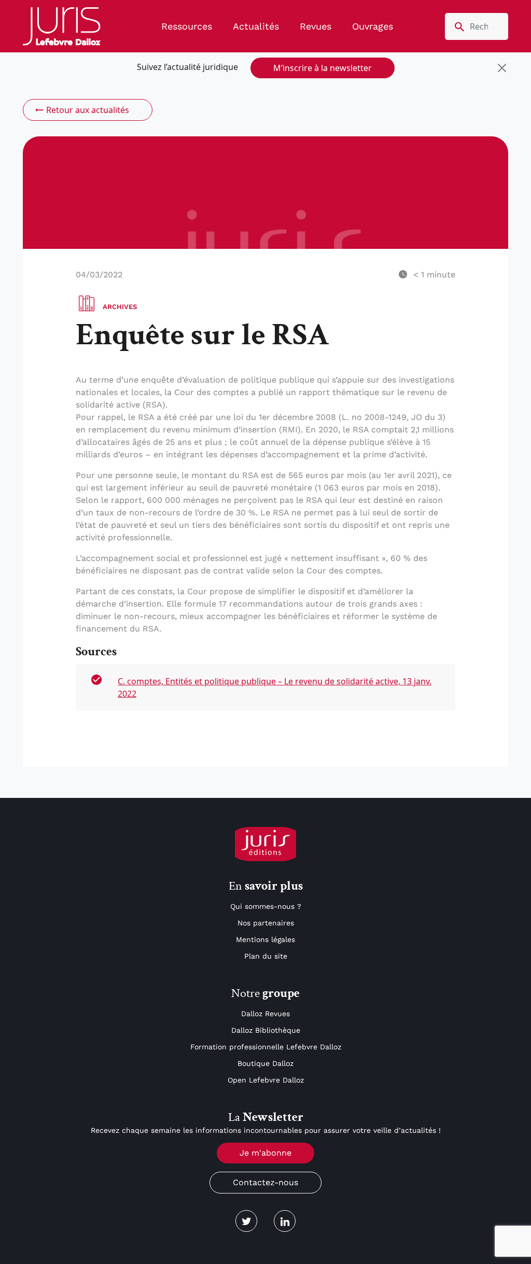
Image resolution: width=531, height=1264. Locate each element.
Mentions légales (265, 939)
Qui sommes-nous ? (265, 906)
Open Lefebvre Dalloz (266, 1080)
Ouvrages (372, 26)
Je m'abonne (265, 1153)
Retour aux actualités (87, 110)
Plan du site (265, 956)
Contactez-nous (265, 1182)
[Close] (502, 68)
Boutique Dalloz (265, 1063)
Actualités (256, 26)
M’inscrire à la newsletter (322, 68)
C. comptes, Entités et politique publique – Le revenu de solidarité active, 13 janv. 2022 (274, 687)
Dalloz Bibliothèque (265, 1030)
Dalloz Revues (265, 1013)
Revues (315, 26)
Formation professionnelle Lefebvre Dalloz (265, 1047)
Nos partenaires (265, 923)
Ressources (186, 26)
